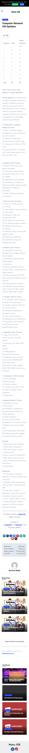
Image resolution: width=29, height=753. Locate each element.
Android (14, 4)
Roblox (6, 676)
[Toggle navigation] (2, 11)
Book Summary (8, 729)
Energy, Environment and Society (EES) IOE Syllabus (14, 592)
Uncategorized (8, 695)
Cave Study (15, 570)
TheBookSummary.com (8, 653)
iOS (22, 4)
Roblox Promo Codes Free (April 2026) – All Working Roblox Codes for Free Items (14, 680)
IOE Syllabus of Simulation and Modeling (13, 714)
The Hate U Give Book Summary (13, 732)
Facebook (18, 525)
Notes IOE (15, 12)
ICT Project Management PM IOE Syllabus (13, 628)
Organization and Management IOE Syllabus (14, 610)
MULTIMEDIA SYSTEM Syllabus (13, 698)
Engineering (8, 710)
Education (5, 19)
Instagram (8, 525)
